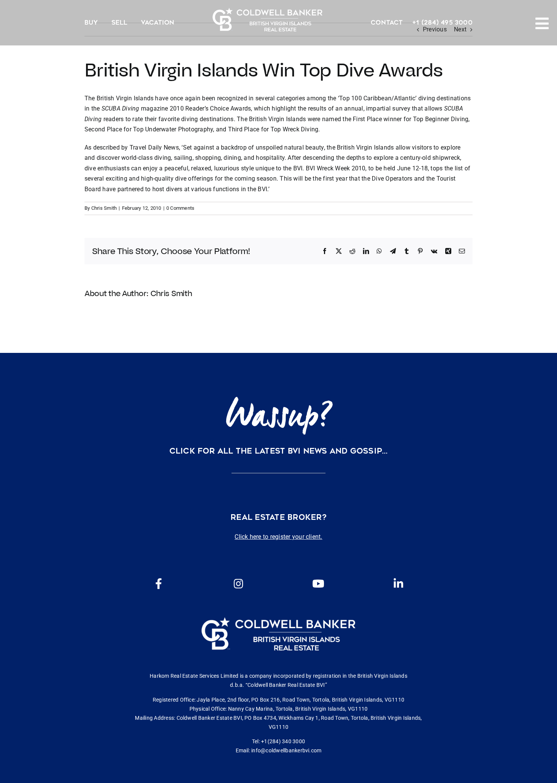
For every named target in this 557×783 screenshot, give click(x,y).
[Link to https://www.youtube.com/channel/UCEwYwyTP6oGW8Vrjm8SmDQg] (318, 583)
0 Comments (180, 208)
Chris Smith (104, 208)
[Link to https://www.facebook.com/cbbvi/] (158, 583)
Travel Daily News (154, 147)
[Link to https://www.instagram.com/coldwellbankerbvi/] (238, 583)
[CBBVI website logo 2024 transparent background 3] (267, 19)
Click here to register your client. (278, 536)
